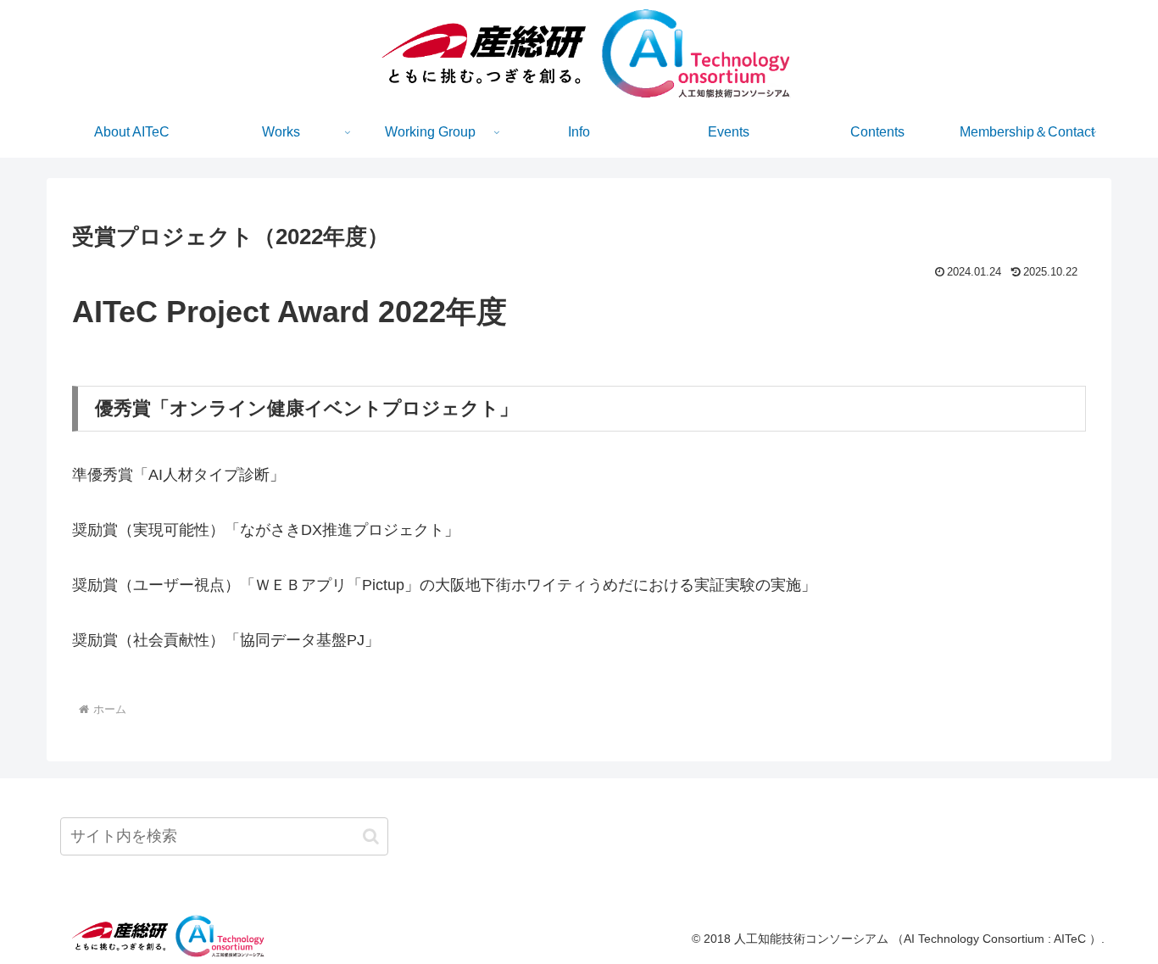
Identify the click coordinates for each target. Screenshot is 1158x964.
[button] (371, 836)
